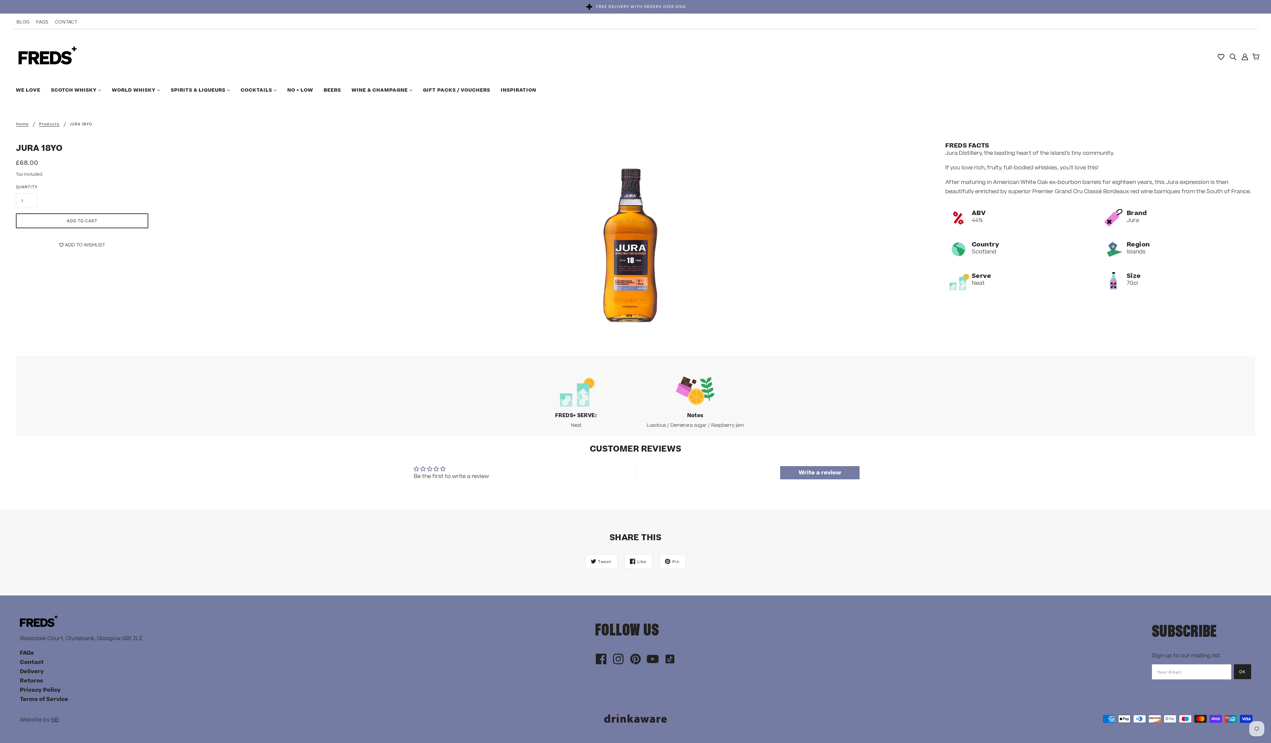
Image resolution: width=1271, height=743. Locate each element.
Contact (66, 22)
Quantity (26, 186)
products (49, 124)
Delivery (32, 672)
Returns (31, 681)
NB (55, 720)
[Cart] (1257, 57)
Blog (23, 22)
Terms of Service (44, 699)
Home (22, 124)
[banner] (47, 56)
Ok (1242, 672)
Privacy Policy (40, 690)
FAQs (42, 22)
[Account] (1245, 56)
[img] (1233, 56)
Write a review (820, 473)
